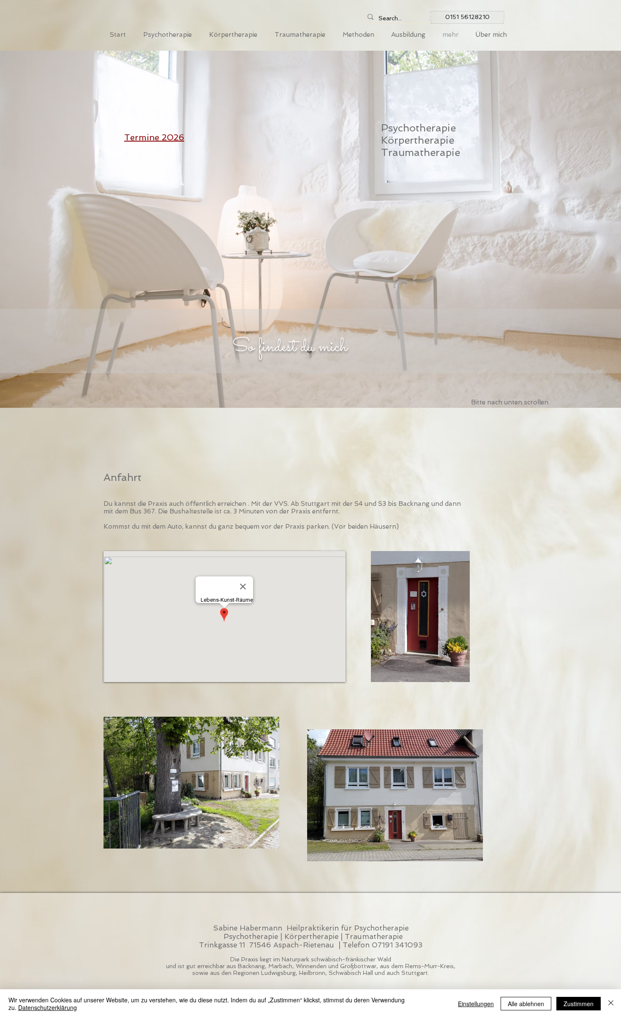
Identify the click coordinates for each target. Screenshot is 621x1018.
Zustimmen (579, 1003)
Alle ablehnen (526, 1003)
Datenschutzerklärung (47, 1007)
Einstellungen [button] (476, 1003)
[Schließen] (611, 1003)
